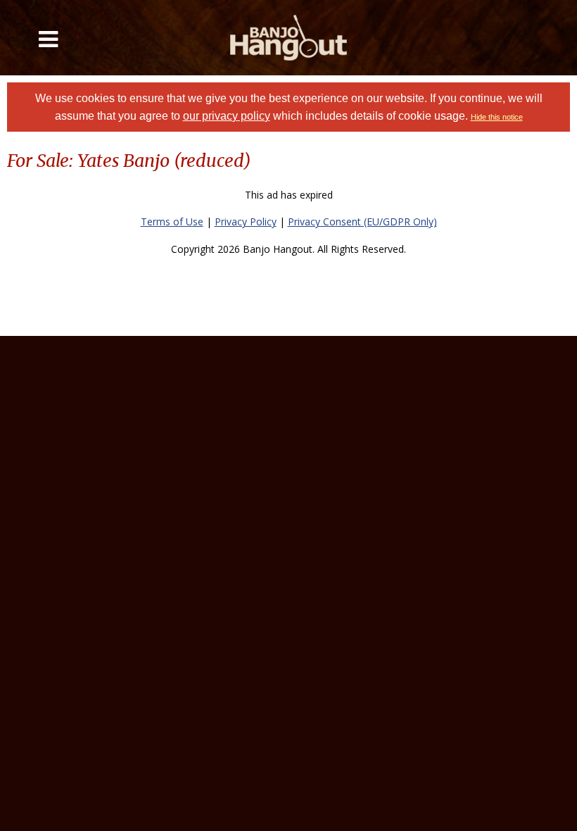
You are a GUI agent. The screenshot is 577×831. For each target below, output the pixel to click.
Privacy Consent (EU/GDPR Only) (362, 221)
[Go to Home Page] (288, 37)
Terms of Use (172, 221)
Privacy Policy (246, 221)
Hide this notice (497, 117)
